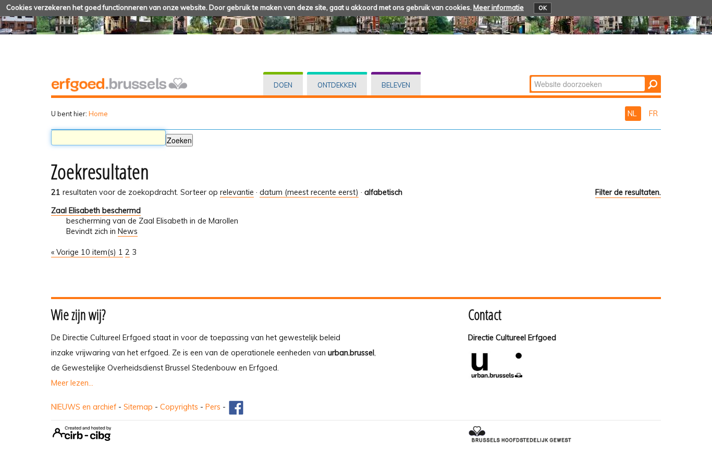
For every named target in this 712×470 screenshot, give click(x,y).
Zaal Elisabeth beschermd (96, 210)
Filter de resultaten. (628, 192)
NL (633, 113)
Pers (212, 407)
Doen (283, 85)
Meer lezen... (72, 383)
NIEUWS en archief (83, 407)
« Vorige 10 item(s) (84, 252)
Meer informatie (498, 7)
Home (98, 113)
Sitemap (138, 407)
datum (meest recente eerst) (309, 192)
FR (653, 113)
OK (542, 7)
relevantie (237, 192)
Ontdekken (337, 85)
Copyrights (179, 407)
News (128, 231)
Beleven (396, 85)
